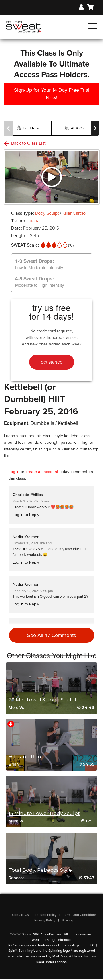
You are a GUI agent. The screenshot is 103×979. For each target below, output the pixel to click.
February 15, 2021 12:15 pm (33, 591)
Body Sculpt (47, 213)
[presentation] (8, 128)
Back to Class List (28, 143)
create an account (41, 471)
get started (51, 362)
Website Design (44, 940)
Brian (14, 764)
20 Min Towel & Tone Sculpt (43, 700)
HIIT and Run (25, 756)
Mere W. (16, 707)
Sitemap (68, 920)
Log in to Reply (26, 514)
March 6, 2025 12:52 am (31, 501)
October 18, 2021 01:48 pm (33, 543)
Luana (33, 221)
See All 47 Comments (51, 635)
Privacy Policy (44, 920)
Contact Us (20, 915)
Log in (14, 471)
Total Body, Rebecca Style (40, 870)
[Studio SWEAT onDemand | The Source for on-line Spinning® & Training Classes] (23, 26)
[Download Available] (10, 723)
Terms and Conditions (80, 915)
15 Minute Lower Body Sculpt (44, 813)
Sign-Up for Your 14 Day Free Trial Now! (51, 94)
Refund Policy (45, 915)
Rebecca (17, 877)
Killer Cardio (74, 213)
